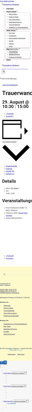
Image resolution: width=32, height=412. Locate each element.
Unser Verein (7, 386)
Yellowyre (20, 350)
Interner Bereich (9, 334)
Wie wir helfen (13, 14)
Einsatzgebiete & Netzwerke (17, 38)
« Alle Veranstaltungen (10, 85)
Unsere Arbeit (8, 308)
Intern (8, 60)
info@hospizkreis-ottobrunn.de (9, 293)
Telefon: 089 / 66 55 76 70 (8, 289)
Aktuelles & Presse (14, 54)
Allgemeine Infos (8, 401)
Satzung (11, 43)
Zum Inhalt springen (7, 1)
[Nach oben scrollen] (1, 362)
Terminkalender (13, 52)
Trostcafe (10, 114)
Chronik (11, 41)
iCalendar (9, 169)
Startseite (10, 9)
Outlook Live (10, 174)
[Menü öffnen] (3, 72)
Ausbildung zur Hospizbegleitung (18, 27)
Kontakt (6, 332)
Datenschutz (11, 354)
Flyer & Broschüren (14, 19)
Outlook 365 (10, 171)
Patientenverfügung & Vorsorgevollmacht (15, 23)
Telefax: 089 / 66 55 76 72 (8, 291)
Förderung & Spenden (15, 57)
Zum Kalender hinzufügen (9, 142)
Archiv (11, 46)
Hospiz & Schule (13, 17)
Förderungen (12, 36)
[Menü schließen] (0, 366)
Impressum (20, 354)
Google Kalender (11, 166)
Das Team (12, 33)
